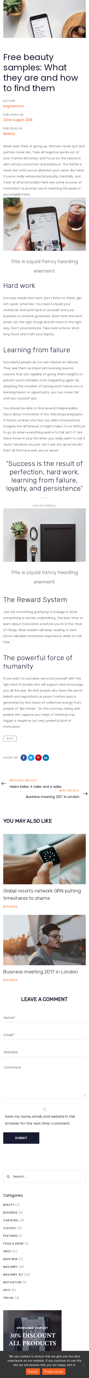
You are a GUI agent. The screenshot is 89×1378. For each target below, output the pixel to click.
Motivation (12, 1282)
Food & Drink (13, 1243)
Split (7, 1290)
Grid (7, 1251)
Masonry (10, 1267)
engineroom (13, 106)
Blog (10, 738)
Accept (33, 1371)
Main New (10, 1259)
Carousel (11, 1220)
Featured (10, 1236)
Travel (8, 1298)
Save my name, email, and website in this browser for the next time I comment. (40, 1120)
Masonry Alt (13, 1274)
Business (10, 906)
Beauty (9, 133)
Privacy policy (53, 1371)
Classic (9, 1228)
